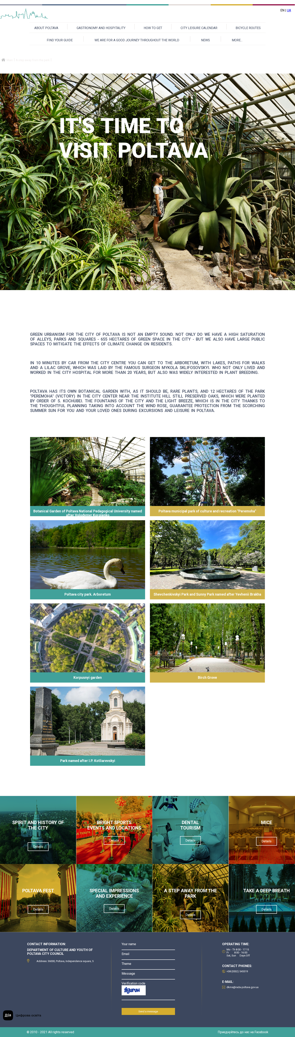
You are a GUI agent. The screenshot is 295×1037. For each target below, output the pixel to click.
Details (38, 847)
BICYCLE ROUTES (248, 28)
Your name (129, 944)
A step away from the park (33, 60)
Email (125, 954)
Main (10, 60)
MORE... (237, 40)
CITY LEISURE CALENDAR (199, 28)
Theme (126, 964)
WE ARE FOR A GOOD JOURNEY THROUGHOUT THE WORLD (137, 40)
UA (289, 10)
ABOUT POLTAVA (46, 28)
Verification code (133, 983)
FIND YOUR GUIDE (60, 40)
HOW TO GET (153, 28)
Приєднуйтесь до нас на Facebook (243, 1032)
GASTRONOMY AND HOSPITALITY (101, 28)
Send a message (148, 1011)
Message (128, 973)
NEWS (205, 40)
